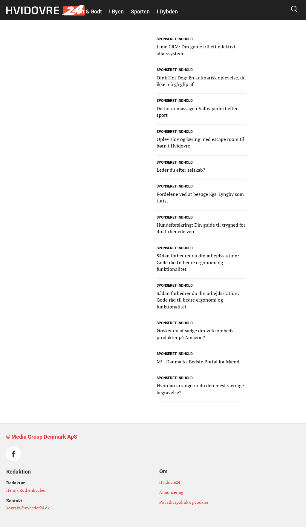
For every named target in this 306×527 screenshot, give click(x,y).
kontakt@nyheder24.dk (28, 508)
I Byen (116, 11)
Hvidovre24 (169, 482)
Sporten (140, 11)
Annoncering (171, 492)
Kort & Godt (88, 11)
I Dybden (167, 11)
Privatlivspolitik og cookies (184, 502)
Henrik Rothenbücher (26, 490)
